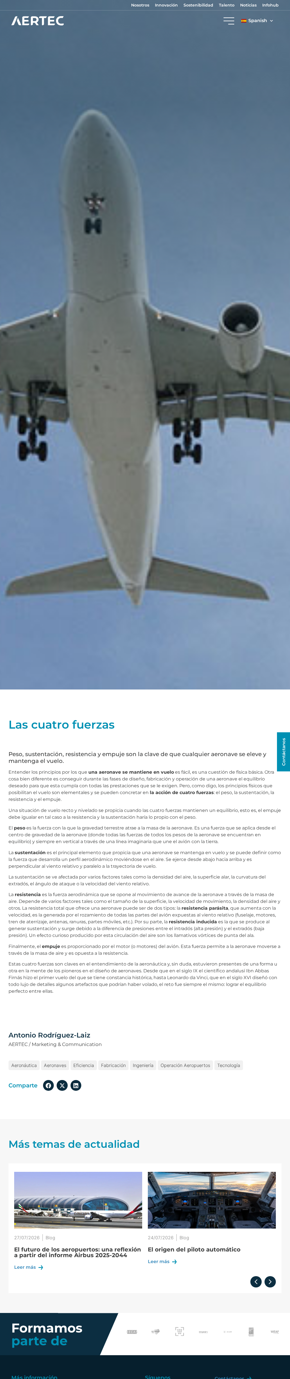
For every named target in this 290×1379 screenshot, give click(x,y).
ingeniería (143, 1065)
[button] (48, 1085)
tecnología (228, 1065)
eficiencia (83, 1065)
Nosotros (140, 5)
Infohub (270, 5)
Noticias (248, 5)
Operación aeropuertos (185, 1065)
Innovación (166, 5)
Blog (51, 1237)
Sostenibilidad (198, 5)
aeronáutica (24, 1065)
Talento (226, 5)
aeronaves (55, 1065)
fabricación (113, 1065)
